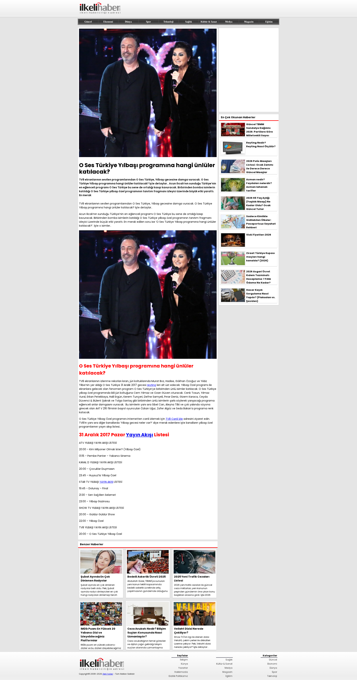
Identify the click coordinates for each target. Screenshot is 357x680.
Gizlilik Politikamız (178, 676)
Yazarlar (183, 667)
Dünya (128, 21)
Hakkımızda (181, 671)
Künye (184, 663)
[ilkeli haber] (100, 15)
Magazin (248, 21)
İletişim (184, 659)
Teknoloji (168, 21)
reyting (151, 385)
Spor (148, 21)
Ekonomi (108, 21)
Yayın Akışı (139, 434)
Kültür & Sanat (209, 21)
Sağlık (188, 21)
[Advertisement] (249, 70)
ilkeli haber (107, 674)
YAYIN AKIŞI (106, 482)
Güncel (88, 21)
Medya (228, 21)
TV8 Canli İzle (174, 419)
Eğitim (269, 21)
